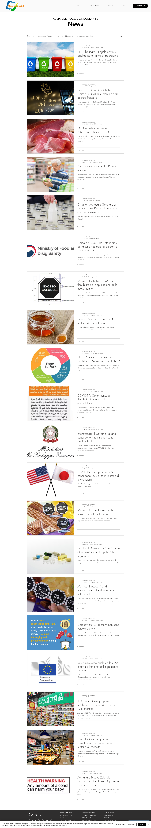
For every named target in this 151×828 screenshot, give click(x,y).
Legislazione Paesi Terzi (85, 36)
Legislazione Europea (45, 36)
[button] (121, 36)
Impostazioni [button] (120, 824)
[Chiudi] (148, 824)
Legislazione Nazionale (64, 36)
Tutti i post (30, 36)
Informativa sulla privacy (59, 825)
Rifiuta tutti (131, 824)
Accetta (141, 824)
